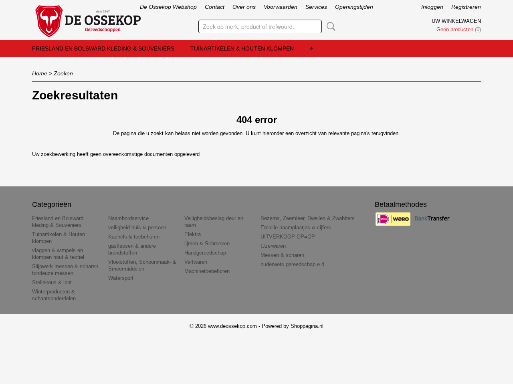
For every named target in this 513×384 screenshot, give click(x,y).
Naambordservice (128, 218)
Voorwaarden (280, 7)
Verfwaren (195, 262)
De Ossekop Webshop (168, 7)
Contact (214, 7)
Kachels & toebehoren (134, 237)
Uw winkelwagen (456, 21)
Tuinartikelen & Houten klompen (242, 48)
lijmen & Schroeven (207, 244)
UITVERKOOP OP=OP (288, 237)
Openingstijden (354, 7)
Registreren (466, 7)
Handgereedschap (205, 253)
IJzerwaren (273, 246)
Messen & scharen (282, 255)
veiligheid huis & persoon (137, 227)
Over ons (244, 7)
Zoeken (329, 26)
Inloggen (432, 7)
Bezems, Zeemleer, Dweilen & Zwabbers (308, 218)
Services (316, 7)
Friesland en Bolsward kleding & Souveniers (103, 48)
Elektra (192, 234)
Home (39, 73)
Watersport (120, 278)
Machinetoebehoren (207, 271)
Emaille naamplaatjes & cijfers (296, 227)
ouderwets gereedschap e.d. (293, 264)
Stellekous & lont (52, 282)
